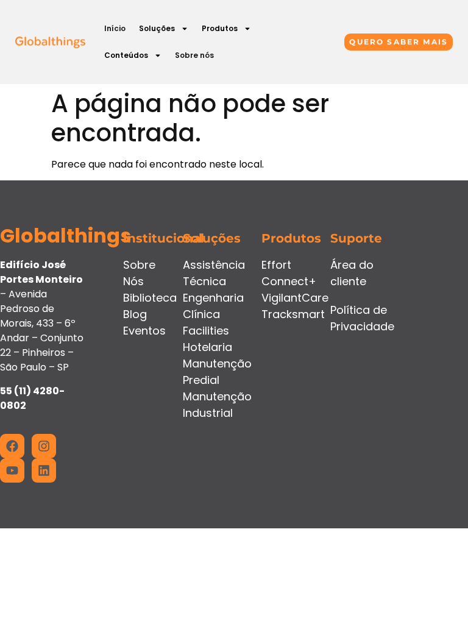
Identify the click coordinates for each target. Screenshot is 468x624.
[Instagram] (44, 446)
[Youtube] (12, 470)
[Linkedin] (44, 470)
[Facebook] (12, 446)
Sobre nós (194, 55)
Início (115, 28)
